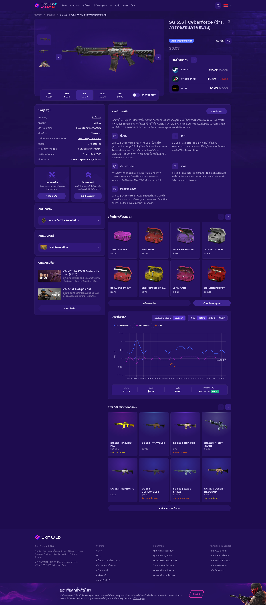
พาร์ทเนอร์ (101, 575)
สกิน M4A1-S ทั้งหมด (220, 560)
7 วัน (193, 318)
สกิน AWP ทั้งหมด (219, 565)
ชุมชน (99, 550)
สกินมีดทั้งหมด (217, 570)
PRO (98, 555)
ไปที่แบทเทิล (51, 196)
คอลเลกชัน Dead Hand (165, 560)
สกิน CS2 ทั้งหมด (218, 550)
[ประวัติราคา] (194, 60)
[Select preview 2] (44, 51)
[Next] (228, 217)
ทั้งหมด (222, 318)
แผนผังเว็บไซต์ (103, 580)
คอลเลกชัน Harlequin (164, 575)
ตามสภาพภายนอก (162, 318)
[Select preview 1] (44, 39)
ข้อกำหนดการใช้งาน (106, 565)
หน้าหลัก (38, 15)
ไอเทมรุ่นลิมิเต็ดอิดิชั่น (163, 565)
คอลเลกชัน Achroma (163, 570)
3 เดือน (211, 318)
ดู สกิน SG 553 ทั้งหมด (169, 508)
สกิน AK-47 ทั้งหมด (219, 555)
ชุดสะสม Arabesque (163, 550)
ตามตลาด (178, 318)
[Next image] (158, 57)
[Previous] (221, 217)
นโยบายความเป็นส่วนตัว (108, 560)
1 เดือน (202, 318)
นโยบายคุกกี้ (102, 570)
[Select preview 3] (44, 63)
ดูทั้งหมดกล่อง (149, 303)
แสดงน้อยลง (216, 111)
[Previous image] (59, 57)
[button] (122, 434)
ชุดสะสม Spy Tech (162, 555)
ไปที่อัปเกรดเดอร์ (88, 196)
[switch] (136, 95)
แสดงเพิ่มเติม (70, 308)
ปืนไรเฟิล (51, 15)
